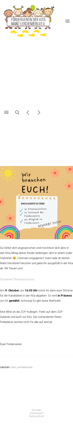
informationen (24, 367)
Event (13, 367)
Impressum (36, 413)
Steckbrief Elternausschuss (17, 279)
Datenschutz (36, 416)
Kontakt (36, 410)
